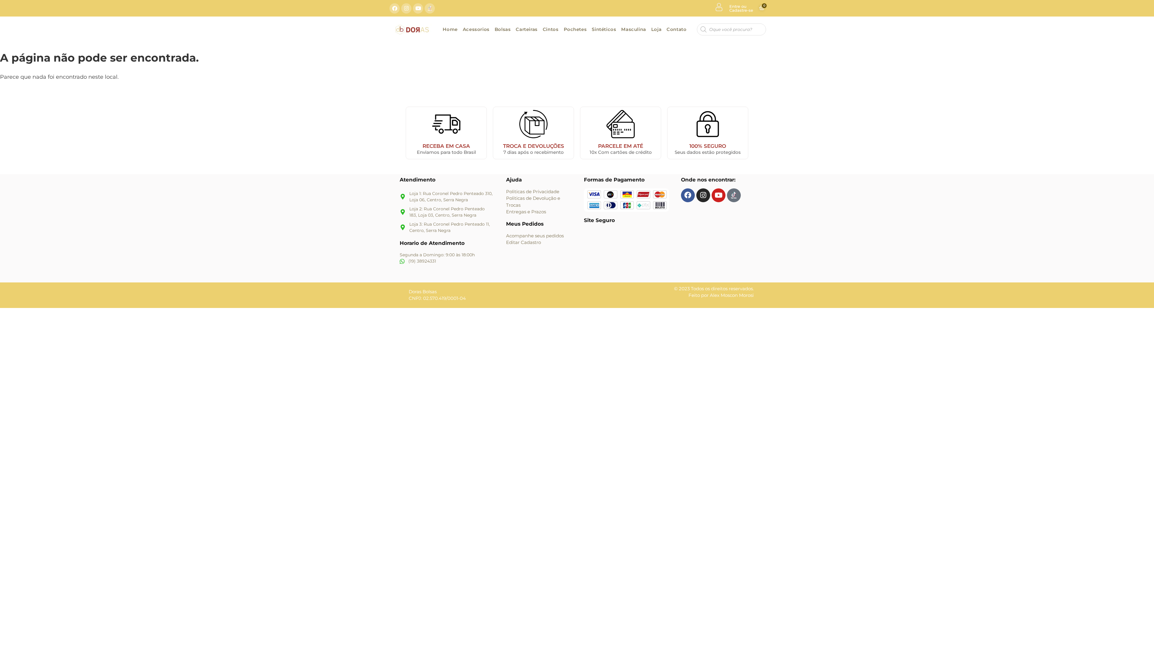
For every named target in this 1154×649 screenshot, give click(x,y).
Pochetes (575, 29)
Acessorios (476, 29)
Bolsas (503, 29)
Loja (656, 29)
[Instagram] (406, 8)
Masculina (633, 29)
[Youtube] (418, 8)
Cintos (551, 29)
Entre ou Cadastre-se (741, 8)
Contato (676, 29)
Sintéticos (604, 29)
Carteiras (526, 29)
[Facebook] (394, 8)
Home (450, 29)
